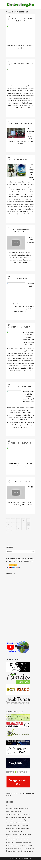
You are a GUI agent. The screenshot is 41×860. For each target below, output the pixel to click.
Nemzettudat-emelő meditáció (20, 124)
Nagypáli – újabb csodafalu (20, 64)
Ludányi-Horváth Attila (13, 834)
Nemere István (20, 837)
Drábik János (25, 814)
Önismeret (16, 851)
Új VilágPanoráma (27, 851)
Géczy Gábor (25, 825)
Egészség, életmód (24, 817)
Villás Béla (9, 848)
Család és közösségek (13, 814)
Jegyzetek (9, 831)
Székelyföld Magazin (22, 840)
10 (8, 528)
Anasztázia (9, 805)
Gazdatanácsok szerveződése (20, 482)
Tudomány (18, 842)
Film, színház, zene (24, 823)
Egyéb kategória (11, 817)
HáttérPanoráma (23, 828)
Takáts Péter (10, 842)
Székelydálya (10, 840)
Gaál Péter (16, 825)
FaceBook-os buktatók (20, 443)
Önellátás (9, 851)
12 (18, 528)
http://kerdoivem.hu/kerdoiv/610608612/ (20, 348)
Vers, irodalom (28, 845)
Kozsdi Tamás (18, 831)
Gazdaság (9, 825)
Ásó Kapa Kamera (28, 848)
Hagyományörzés (12, 828)
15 (8, 532)
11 (13, 528)
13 (23, 528)
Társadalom (10, 845)
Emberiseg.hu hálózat (20, 327)
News (27, 837)
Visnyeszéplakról (20, 278)
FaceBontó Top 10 (12, 823)
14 (28, 528)
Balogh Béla (10, 811)
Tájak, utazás (26, 842)
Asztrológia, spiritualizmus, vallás (17, 808)
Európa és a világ (20, 820)
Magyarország (26, 834)
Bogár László (19, 811)
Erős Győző (10, 820)
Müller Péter (10, 837)
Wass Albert (18, 848)
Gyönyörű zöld (20, 159)
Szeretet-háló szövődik (20, 386)
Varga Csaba (19, 845)
